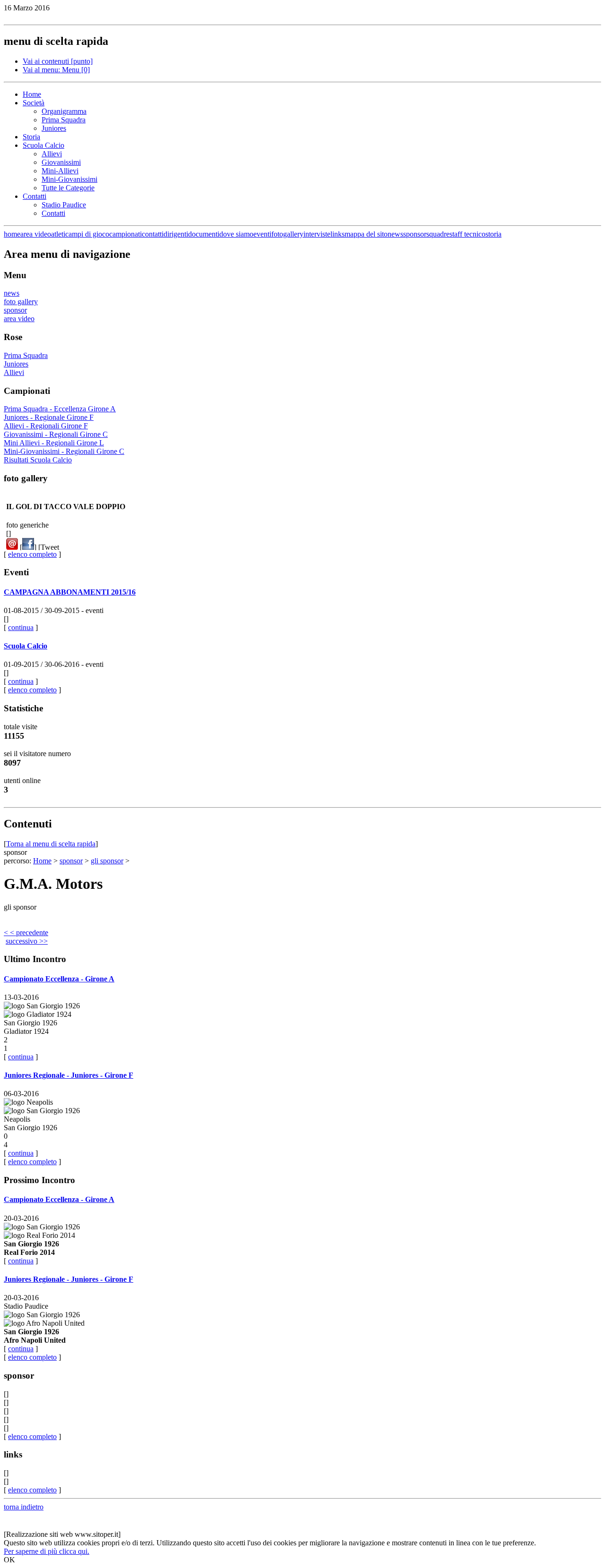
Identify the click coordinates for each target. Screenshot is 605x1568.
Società (33, 103)
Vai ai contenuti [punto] (58, 61)
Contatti (34, 196)
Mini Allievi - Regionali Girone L (54, 443)
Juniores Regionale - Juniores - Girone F (68, 1075)
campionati (125, 234)
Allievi (52, 154)
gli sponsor (107, 861)
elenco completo (32, 554)
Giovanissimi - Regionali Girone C (56, 434)
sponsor (414, 234)
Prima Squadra (64, 120)
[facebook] (28, 547)
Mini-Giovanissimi (69, 179)
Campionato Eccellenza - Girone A (59, 979)
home (12, 234)
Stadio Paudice (64, 205)
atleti (58, 234)
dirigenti (176, 234)
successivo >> (27, 941)
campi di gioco (87, 234)
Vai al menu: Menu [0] (56, 70)
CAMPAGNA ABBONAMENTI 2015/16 (70, 592)
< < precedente (26, 933)
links (337, 234)
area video (35, 234)
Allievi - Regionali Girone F (46, 426)
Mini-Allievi (60, 171)
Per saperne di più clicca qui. (46, 1551)
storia (493, 234)
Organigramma (64, 111)
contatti (153, 234)
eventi (262, 234)
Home (32, 94)
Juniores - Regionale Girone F (49, 417)
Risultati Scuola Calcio (38, 460)
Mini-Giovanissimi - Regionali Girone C (64, 451)
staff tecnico (467, 234)
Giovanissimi (61, 162)
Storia (31, 137)
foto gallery (21, 302)
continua (21, 627)
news (395, 234)
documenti (203, 234)
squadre (437, 234)
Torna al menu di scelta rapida (50, 844)
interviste (316, 234)
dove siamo (236, 234)
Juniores (54, 128)
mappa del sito (366, 234)
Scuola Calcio (43, 145)
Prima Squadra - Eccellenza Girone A (60, 409)
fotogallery (287, 234)
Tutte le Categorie (68, 188)
